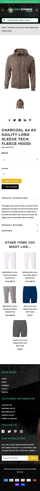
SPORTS (5, 392)
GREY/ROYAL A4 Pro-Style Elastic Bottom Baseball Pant (10, 309)
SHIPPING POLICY (8, 408)
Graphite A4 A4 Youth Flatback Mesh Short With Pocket (20, 343)
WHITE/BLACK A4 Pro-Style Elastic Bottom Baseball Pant (30, 275)
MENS (4, 382)
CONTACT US (7, 405)
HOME (4, 379)
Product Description (15, 198)
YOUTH (4, 389)
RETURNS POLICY (8, 412)
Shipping (7, 231)
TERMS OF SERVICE (9, 418)
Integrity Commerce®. (23, 469)
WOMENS (5, 385)
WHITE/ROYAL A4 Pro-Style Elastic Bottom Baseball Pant (10, 275)
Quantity (5, 168)
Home (4, 27)
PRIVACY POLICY (8, 415)
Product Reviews (12, 225)
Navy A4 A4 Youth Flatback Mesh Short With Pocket (30, 309)
